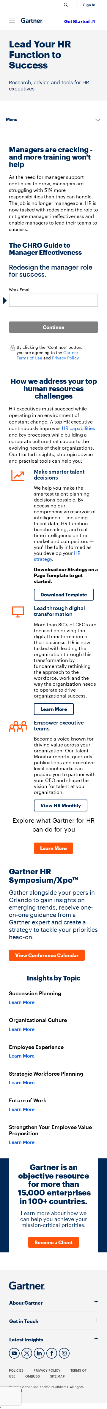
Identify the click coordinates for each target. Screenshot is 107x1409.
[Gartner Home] (32, 20)
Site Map (57, 1376)
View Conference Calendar (46, 955)
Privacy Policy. (66, 357)
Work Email (20, 289)
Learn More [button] (53, 709)
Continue (53, 327)
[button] (88, 5)
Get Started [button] (77, 21)
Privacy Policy (47, 1370)
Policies (16, 1370)
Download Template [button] (63, 594)
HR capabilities (78, 428)
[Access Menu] (11, 20)
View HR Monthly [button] (60, 805)
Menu (12, 119)
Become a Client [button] (53, 1242)
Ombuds (32, 1376)
